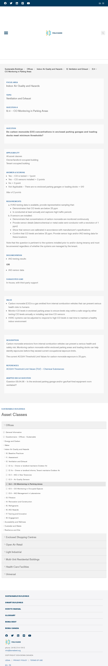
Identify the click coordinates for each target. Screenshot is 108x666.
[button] (6, 33)
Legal (7, 660)
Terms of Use (36, 660)
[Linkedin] (16, 3)
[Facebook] (5, 3)
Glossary (10, 615)
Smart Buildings (14, 602)
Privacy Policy (20, 660)
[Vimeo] (22, 3)
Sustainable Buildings (17, 596)
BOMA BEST (10, 622)
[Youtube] (28, 3)
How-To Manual (13, 609)
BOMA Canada (12, 628)
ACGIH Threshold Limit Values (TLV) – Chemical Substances (35, 369)
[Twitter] (11, 3)
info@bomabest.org (13, 650)
